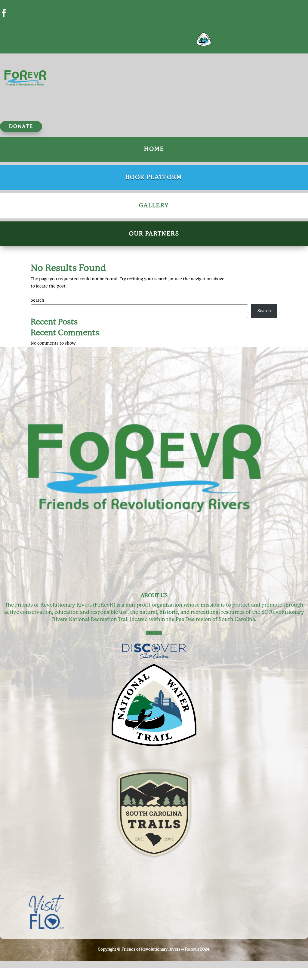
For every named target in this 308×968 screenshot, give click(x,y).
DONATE (21, 126)
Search (37, 300)
